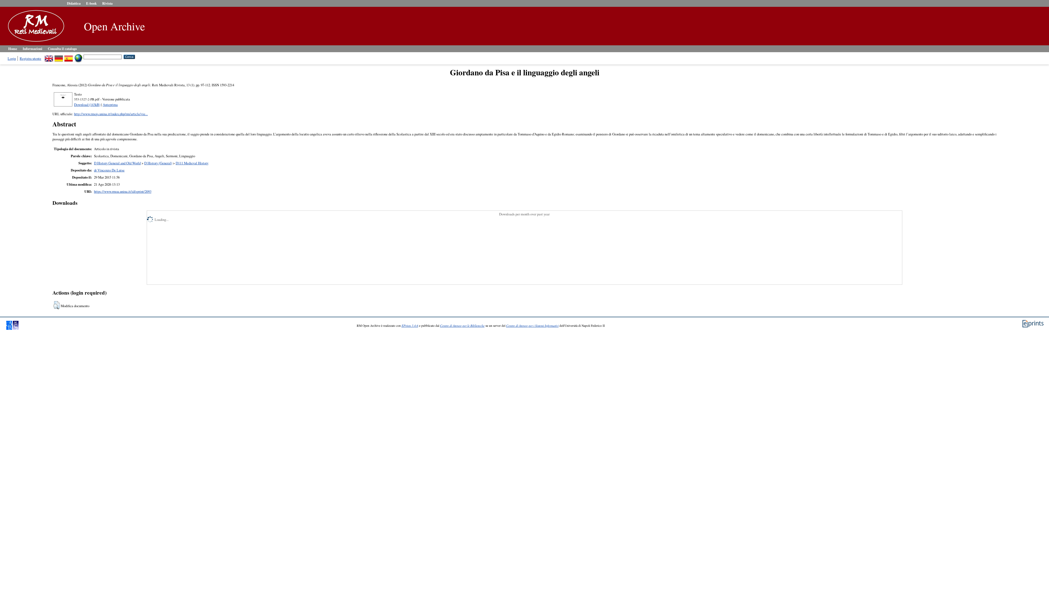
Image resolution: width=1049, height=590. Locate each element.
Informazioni (32, 48)
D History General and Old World (117, 163)
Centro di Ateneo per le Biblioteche (462, 326)
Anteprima (110, 104)
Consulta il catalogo (62, 48)
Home (12, 48)
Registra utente (30, 58)
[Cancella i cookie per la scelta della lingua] (78, 56)
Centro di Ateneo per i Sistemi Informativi (532, 326)
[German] (58, 56)
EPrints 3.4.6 (410, 326)
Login (12, 58)
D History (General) (158, 163)
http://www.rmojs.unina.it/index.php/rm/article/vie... (111, 113)
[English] (49, 56)
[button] (56, 305)
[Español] (68, 56)
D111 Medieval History (192, 163)
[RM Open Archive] (34, 42)
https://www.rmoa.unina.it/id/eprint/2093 (122, 191)
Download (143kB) (87, 104)
